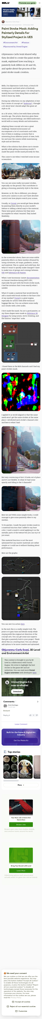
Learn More (21, 871)
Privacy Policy (16, 998)
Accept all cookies (22, 1002)
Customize (22, 1011)
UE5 (3, 273)
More (20, 785)
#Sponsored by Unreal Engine (15, 47)
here (22, 624)
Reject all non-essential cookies (22, 1006)
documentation (33, 278)
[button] (21, 171)
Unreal (13, 203)
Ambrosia (28, 103)
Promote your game (27, 3)
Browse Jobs (21, 825)
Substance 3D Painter (17, 273)
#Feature (25, 42)
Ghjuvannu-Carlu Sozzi (12, 22)
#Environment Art (10, 42)
